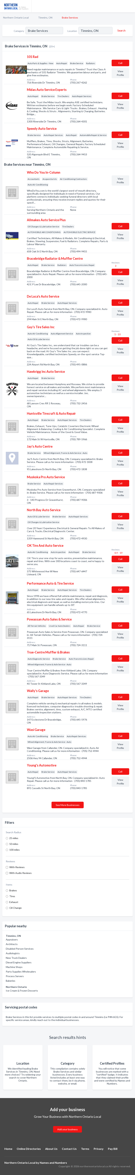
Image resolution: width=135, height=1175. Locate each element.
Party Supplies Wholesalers (21, 971)
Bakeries (10, 980)
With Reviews (17, 867)
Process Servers (15, 976)
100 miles (14, 849)
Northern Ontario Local (16, 17)
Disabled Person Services (20, 948)
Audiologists (13, 953)
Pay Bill (112, 1148)
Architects (12, 944)
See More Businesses (67, 804)
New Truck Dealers (16, 957)
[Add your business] (67, 1125)
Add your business (67, 1129)
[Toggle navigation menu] (130, 6)
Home (8, 1148)
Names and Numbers (53, 1162)
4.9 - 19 (118, 552)
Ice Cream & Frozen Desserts (22, 990)
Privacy (99, 1148)
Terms (85, 1148)
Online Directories (29, 1148)
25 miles (13, 838)
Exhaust (13, 901)
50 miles (13, 843)
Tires (12, 896)
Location (72, 30)
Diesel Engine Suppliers (18, 962)
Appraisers (12, 939)
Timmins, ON (45, 17)
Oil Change (15, 907)
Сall (120, 62)
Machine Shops (14, 966)
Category (19, 30)
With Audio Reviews (20, 872)
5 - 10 (117, 334)
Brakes (13, 890)
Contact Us (69, 1148)
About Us (51, 1148)
